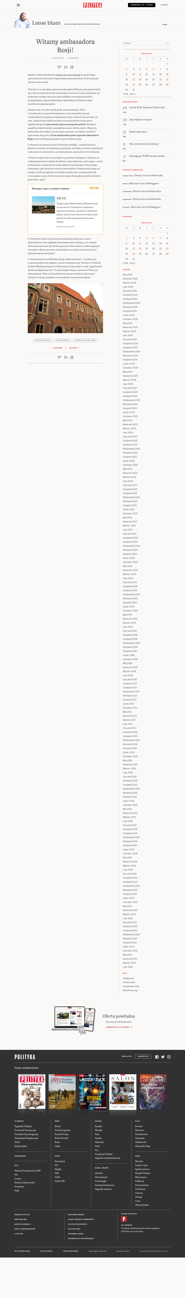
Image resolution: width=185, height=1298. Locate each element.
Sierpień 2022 (130, 456)
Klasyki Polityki (142, 1173)
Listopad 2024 (130, 347)
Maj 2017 (127, 711)
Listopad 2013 (130, 881)
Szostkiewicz (141, 1134)
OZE (57, 1173)
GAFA (57, 1177)
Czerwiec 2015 (130, 805)
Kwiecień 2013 (130, 910)
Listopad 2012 (130, 930)
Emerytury (60, 1161)
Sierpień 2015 (130, 796)
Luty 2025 (128, 335)
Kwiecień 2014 (130, 861)
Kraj (16, 1165)
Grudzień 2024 (130, 343)
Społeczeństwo (142, 1169)
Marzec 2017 (129, 720)
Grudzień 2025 (130, 294)
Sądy (16, 1190)
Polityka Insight (46, 1251)
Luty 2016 (128, 772)
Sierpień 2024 (130, 359)
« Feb (125, 94)
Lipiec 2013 (128, 898)
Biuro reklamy (20, 1219)
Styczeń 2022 (130, 485)
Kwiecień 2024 (130, 375)
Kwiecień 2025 (130, 327)
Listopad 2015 (130, 784)
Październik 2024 (131, 351)
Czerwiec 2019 (130, 610)
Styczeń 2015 (130, 825)
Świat (57, 1121)
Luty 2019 (128, 626)
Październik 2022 (131, 448)
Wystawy (99, 1141)
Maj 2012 (127, 954)
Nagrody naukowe (103, 1188)
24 (133, 84)
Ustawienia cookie (75, 1234)
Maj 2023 (127, 420)
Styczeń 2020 (130, 582)
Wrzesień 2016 (130, 744)
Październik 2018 (131, 643)
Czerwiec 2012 (130, 950)
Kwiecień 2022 (130, 473)
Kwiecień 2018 (130, 667)
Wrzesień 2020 (130, 550)
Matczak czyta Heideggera (144, 183)
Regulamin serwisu (76, 1215)
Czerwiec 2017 (130, 707)
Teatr (97, 1146)
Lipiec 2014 (128, 849)
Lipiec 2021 (128, 509)
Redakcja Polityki (22, 1215)
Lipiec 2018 (128, 655)
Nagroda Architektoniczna (107, 1157)
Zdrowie (99, 1173)
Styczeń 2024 (130, 388)
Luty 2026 (128, 286)
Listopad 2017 (130, 687)
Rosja (57, 1141)
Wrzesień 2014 (130, 841)
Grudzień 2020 (130, 537)
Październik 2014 (131, 837)
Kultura (98, 1121)
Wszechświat (101, 1177)
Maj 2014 (127, 857)
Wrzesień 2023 (130, 404)
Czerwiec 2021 (130, 513)
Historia (139, 1161)
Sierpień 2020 (130, 554)
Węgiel (58, 1169)
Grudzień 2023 (130, 392)
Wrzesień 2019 (130, 598)
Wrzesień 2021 (130, 501)
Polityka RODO (74, 1229)
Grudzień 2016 (130, 732)
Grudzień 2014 (130, 829)
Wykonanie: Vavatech (122, 1251)
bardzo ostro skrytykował (68, 74)
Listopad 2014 (130, 833)
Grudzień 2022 (130, 440)
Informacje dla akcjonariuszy (81, 1238)
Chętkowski (140, 1141)
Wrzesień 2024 (130, 355)
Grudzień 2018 (130, 635)
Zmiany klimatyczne (104, 1185)
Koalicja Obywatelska (24, 1182)
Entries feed (129, 982)
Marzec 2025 (129, 331)
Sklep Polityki (142, 1204)
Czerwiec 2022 (130, 465)
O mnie (164, 25)
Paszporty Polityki (104, 1154)
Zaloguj (164, 5)
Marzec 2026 (129, 282)
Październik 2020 (131, 545)
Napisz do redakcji (22, 1224)
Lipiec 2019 (128, 606)
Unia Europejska (62, 1130)
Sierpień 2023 (130, 408)
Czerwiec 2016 (130, 756)
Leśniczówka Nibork (70, 1251)
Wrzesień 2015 (130, 792)
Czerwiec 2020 (130, 562)
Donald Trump (62, 1134)
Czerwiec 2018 (130, 659)
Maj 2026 (127, 274)
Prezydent (19, 1186)
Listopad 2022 (130, 444)
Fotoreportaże (142, 1185)
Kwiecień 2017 (130, 716)
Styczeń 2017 (130, 728)
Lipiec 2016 (128, 752)
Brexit (58, 1126)
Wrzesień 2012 (130, 938)
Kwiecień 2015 (130, 813)
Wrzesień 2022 (130, 452)
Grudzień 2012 (130, 926)
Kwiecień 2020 (130, 570)
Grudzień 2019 (130, 586)
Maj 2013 (127, 906)
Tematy (138, 1196)
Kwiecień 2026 (130, 278)
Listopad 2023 (130, 396)
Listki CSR (60, 1180)
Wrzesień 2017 (130, 695)
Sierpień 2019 (130, 602)
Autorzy (139, 1192)
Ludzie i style (141, 1165)
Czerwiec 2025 (130, 319)
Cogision (96, 1251)
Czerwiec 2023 (130, 416)
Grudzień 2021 (130, 489)
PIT (56, 1165)
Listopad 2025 (130, 299)
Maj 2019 (127, 614)
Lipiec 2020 (129, 558)
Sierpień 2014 (130, 845)
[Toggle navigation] (18, 5)
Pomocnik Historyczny (25, 1130)
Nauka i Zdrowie (102, 1168)
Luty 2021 (128, 529)
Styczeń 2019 (130, 631)
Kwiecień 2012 (130, 958)
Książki (98, 1126)
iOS (122, 1225)
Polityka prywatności (77, 1224)
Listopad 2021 (130, 493)
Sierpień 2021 (130, 505)
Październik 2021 (131, 497)
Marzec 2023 (129, 428)
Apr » (132, 94)
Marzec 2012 (129, 962)
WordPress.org (130, 990)
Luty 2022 (128, 481)
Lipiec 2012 (128, 946)
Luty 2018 (128, 675)
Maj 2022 (127, 469)
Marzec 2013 (129, 914)
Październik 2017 (131, 691)
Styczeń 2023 (130, 436)
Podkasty (139, 1180)
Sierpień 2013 (130, 894)
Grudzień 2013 (130, 877)
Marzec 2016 (129, 768)
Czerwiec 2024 (130, 367)
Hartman (139, 1130)
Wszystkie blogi (142, 1146)
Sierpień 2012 (130, 942)
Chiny (57, 1146)
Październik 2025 (131, 303)
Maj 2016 (127, 760)
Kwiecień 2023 (130, 424)
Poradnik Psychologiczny (26, 1134)
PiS (16, 1174)
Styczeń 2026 (130, 290)
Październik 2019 (131, 594)
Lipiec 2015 (128, 801)
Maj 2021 (127, 517)
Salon (17, 1141)
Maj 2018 (127, 663)
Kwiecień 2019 (130, 618)
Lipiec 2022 (129, 460)
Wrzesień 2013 (130, 890)
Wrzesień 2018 (130, 647)
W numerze (19, 1121)
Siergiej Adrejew (62, 340)
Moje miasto (141, 1177)
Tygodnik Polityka (23, 1126)
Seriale (98, 1138)
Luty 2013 (128, 918)
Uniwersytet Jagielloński (85, 340)
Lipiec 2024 (129, 363)
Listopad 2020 (130, 541)
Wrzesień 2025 (130, 307)
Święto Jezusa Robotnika (149, 175)
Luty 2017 (128, 724)
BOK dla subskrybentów (24, 1229)
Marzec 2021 (129, 525)
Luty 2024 (128, 384)
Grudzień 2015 (130, 780)
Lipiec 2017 (128, 703)
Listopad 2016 (130, 736)
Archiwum (140, 1188)
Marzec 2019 (129, 622)
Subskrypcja (143, 1056)
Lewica (17, 1178)
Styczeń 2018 (130, 679)
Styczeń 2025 (130, 339)
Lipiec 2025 (129, 315)
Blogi (137, 1121)
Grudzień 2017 (130, 683)
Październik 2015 (131, 788)
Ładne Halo (102, 1251)
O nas (137, 1200)
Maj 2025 (127, 323)
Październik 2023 (131, 400)
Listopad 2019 (130, 590)
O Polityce (18, 1234)
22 (167, 79)
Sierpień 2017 (130, 699)
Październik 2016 (131, 740)
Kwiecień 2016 (130, 764)
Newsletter (127, 1056)
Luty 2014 (128, 869)
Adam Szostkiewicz (43, 340)
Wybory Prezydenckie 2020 (27, 1170)
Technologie (100, 1180)
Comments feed (131, 986)
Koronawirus (20, 1156)
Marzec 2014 (129, 865)
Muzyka (99, 1130)
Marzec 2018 (129, 671)
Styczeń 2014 (130, 873)
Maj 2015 (127, 809)
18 (140, 79)
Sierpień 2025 (130, 311)
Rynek (57, 1156)
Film (97, 1134)
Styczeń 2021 (130, 533)
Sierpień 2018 (130, 651)
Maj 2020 (127, 566)
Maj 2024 (127, 371)
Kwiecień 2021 (130, 521)
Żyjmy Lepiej (20, 1146)
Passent (139, 1126)
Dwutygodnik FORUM (22, 1251)
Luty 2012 (128, 967)
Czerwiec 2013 (130, 902)
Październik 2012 (131, 934)
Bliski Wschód (61, 1138)
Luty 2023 (128, 432)
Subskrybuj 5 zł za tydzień (117, 1027)
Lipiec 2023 (129, 412)
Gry (96, 1149)
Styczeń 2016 (130, 776)
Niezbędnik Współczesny (26, 1138)
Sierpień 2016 (130, 748)
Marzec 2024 (129, 380)
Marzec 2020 (129, 574)
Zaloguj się (128, 978)
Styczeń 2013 (130, 922)
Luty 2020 (128, 578)
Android (128, 1225)
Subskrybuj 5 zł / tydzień (142, 5)
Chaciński (140, 1138)
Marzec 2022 (129, 477)
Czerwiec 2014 (130, 853)
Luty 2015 (128, 821)
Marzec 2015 (129, 817)
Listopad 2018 (130, 639)
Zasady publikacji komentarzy (81, 1219)
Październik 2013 (131, 886)
